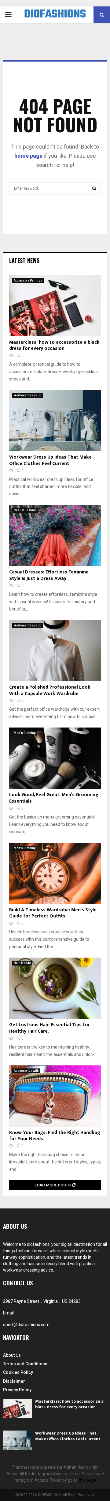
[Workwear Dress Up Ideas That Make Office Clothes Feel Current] (55, 420)
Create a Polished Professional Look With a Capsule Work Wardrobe (49, 690)
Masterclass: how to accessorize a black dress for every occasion (54, 345)
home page (28, 156)
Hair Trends (22, 963)
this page (87, 1480)
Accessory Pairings (28, 280)
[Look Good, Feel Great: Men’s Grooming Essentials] (55, 758)
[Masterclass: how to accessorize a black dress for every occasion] (55, 305)
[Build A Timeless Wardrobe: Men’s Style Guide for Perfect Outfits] (55, 873)
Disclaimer (14, 1381)
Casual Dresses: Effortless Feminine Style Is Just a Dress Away (49, 575)
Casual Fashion (25, 510)
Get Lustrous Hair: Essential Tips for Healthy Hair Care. (49, 1028)
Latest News (24, 260)
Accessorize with (26, 1070)
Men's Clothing (25, 733)
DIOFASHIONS (55, 14)
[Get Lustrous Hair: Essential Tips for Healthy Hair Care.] (55, 988)
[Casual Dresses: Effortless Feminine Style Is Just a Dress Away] (55, 535)
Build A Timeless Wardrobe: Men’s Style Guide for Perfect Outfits (53, 913)
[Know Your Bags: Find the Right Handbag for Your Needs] (55, 1096)
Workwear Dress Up (27, 395)
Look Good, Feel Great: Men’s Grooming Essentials (53, 798)
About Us (12, 1355)
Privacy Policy (17, 1389)
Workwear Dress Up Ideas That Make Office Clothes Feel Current (50, 460)
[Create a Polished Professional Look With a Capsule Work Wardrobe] (55, 650)
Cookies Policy (18, 1372)
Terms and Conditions (25, 1363)
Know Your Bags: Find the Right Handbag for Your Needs (54, 1136)
